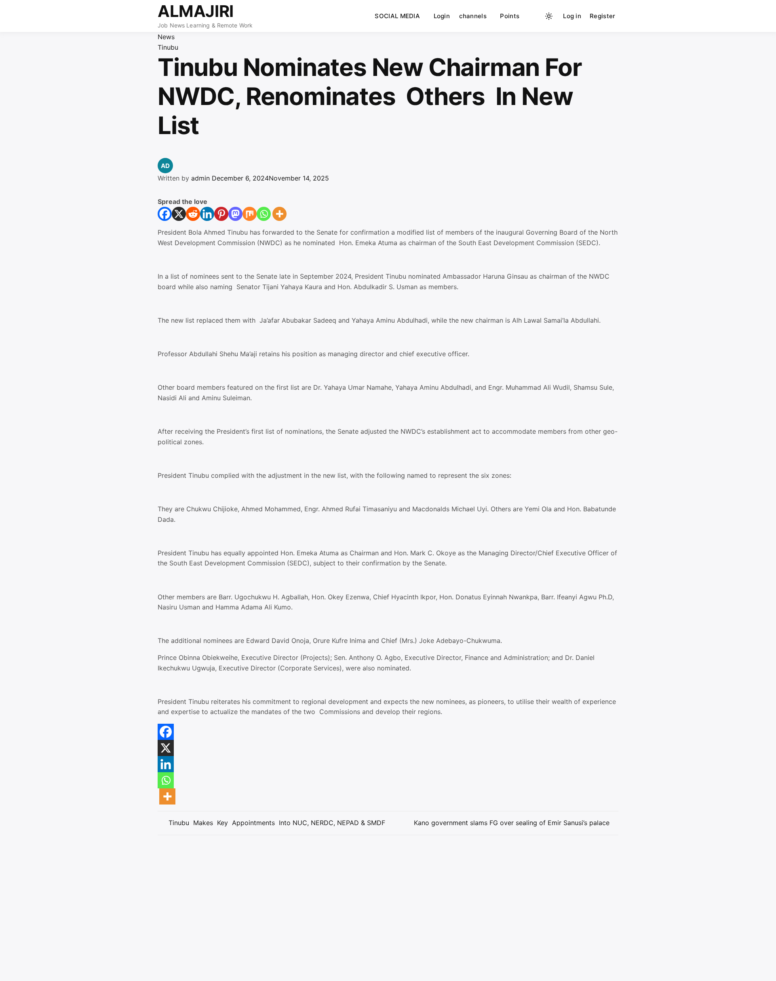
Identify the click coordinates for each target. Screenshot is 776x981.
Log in (572, 16)
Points (509, 16)
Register (602, 16)
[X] (179, 214)
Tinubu (168, 47)
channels (473, 16)
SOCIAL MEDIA (397, 16)
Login (442, 16)
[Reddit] (193, 214)
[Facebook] (165, 214)
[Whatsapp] (264, 214)
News (166, 37)
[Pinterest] (221, 214)
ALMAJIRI (196, 11)
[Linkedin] (207, 214)
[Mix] (249, 214)
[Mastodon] (235, 214)
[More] (279, 214)
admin (200, 178)
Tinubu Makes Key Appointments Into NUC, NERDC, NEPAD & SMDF (276, 823)
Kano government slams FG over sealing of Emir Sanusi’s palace (511, 823)
